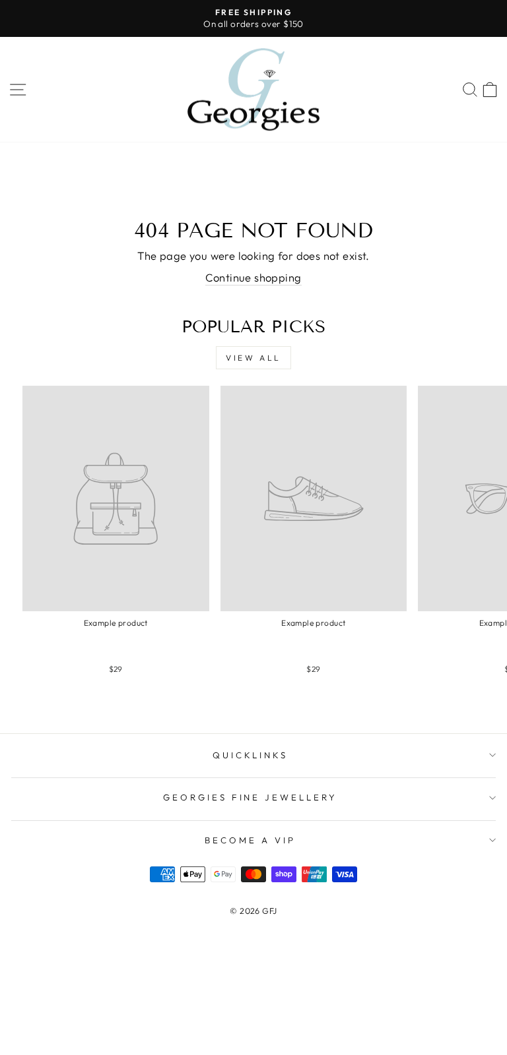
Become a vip (250, 840)
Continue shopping (253, 277)
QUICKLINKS (250, 755)
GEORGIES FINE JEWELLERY (250, 797)
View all (253, 358)
